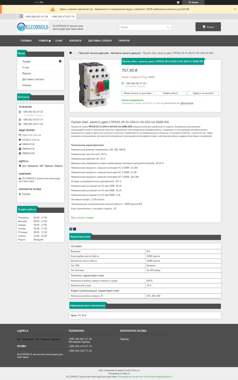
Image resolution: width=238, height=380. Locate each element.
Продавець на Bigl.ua (119, 373)
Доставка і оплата (100, 40)
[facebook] (70, 229)
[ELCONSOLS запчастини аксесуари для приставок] (32, 27)
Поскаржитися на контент (131, 376)
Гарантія (124, 40)
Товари (43, 40)
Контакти (75, 40)
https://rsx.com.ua (31, 135)
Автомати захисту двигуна (125, 53)
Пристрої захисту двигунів (93, 53)
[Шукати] (168, 27)
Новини (26, 85)
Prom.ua (136, 370)
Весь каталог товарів (82, 217)
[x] (74, 229)
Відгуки (26, 73)
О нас (59, 40)
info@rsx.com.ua (30, 139)
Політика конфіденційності (158, 376)
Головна (26, 40)
